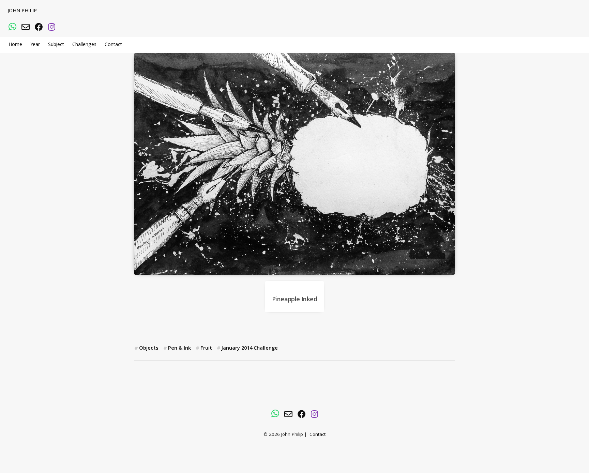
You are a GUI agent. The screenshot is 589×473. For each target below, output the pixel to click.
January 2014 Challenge (250, 348)
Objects (148, 348)
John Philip (22, 11)
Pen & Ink (179, 348)
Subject (56, 45)
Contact (113, 45)
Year (35, 45)
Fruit (206, 348)
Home (15, 45)
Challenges (84, 45)
